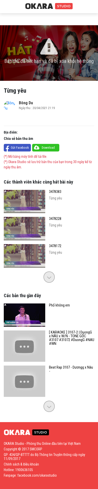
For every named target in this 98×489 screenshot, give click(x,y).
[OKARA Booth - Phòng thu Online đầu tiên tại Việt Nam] (49, 6)
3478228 (55, 219)
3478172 (55, 246)
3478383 (55, 192)
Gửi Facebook (20, 147)
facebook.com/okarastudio (37, 475)
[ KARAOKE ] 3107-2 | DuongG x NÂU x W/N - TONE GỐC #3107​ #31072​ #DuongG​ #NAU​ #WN (71, 338)
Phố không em (59, 305)
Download (48, 147)
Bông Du (26, 102)
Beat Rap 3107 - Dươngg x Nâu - (71, 369)
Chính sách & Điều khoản (21, 464)
